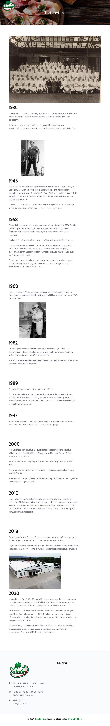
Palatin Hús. (40, 719)
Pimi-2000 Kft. (75, 719)
